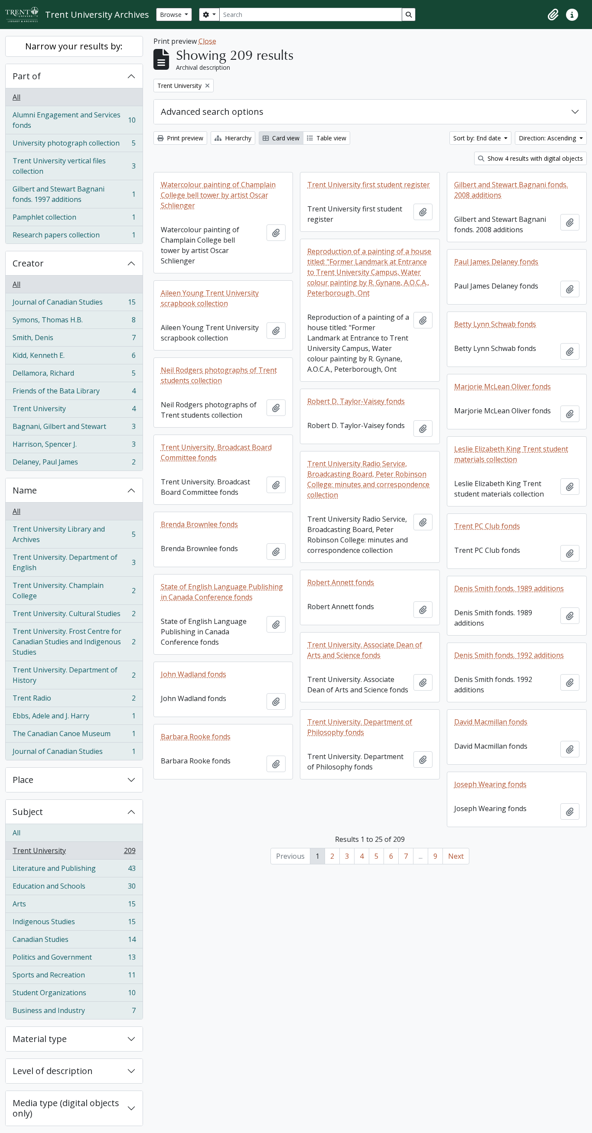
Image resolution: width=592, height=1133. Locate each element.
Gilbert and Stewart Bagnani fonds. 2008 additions (511, 190)
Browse (171, 14)
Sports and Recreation (74, 977)
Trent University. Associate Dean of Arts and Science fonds (364, 650)
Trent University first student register (368, 184)
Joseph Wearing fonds (490, 784)
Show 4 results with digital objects (534, 158)
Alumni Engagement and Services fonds (74, 120)
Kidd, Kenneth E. (74, 357)
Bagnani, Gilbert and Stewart (74, 428)
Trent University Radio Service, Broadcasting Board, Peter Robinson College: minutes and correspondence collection (368, 479)
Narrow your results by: (74, 46)
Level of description (53, 1071)
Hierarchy (237, 138)
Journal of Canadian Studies (74, 304)
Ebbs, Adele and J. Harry (74, 718)
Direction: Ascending (548, 138)
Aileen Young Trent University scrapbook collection (210, 298)
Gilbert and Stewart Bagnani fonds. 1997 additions (74, 194)
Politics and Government (74, 959)
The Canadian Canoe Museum (74, 736)
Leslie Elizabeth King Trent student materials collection (511, 454)
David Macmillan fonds (490, 722)
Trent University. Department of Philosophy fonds (359, 727)
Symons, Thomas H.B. (74, 322)
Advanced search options (212, 111)
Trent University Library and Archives (74, 534)
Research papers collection (74, 236)
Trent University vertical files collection (74, 166)
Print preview (184, 138)
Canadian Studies (74, 941)
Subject (28, 812)
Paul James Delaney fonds (496, 261)
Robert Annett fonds (340, 582)
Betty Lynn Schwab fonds (495, 324)
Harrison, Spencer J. (74, 446)
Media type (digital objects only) (66, 1108)
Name (25, 490)
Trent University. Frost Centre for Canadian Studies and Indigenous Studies (74, 642)
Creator (28, 263)
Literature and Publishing (74, 870)
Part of (27, 76)
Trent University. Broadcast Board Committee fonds (216, 452)
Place (23, 780)
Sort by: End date (478, 138)
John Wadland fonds (193, 674)
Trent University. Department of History (74, 675)
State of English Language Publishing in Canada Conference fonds (222, 592)
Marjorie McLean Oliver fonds (502, 386)
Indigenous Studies (74, 924)
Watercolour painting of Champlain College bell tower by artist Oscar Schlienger (218, 195)
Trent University (74, 411)
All (16, 97)
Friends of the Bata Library (74, 393)
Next (456, 856)
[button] (553, 14)
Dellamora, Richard (74, 375)
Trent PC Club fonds (487, 526)
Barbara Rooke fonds (196, 736)
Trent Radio (74, 700)
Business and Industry (74, 1012)
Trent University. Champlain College (74, 591)
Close (207, 41)
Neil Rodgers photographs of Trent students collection (219, 375)
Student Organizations (74, 995)
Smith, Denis (74, 340)
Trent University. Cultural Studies (74, 616)
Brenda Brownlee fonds (199, 524)
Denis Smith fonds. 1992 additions (509, 655)
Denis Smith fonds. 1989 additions (509, 588)
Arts (74, 906)
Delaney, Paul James (74, 464)
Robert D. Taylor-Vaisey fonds (356, 401)
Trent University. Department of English (74, 562)
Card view (284, 138)
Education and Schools (74, 888)
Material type (40, 1039)
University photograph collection (74, 145)
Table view (330, 138)
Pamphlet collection (74, 219)
